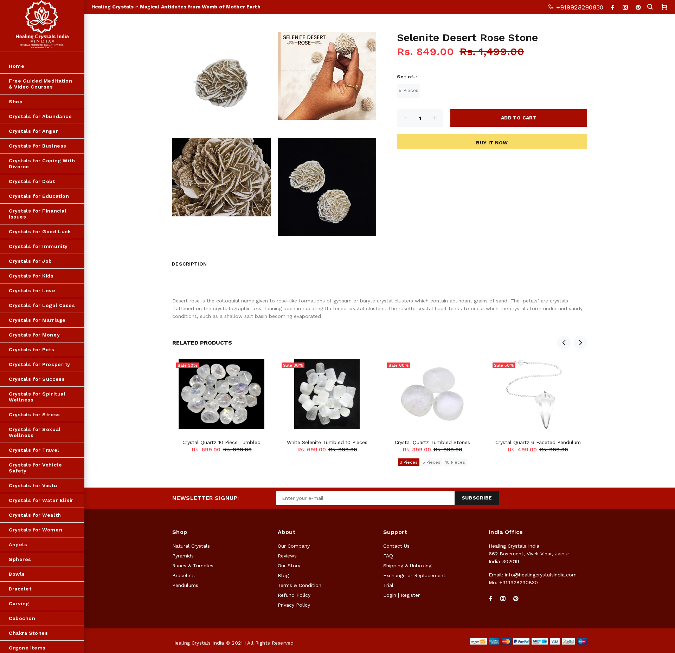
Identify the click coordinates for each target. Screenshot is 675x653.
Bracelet (20, 589)
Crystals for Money (34, 335)
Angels (18, 544)
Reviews (287, 556)
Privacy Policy (294, 605)
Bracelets (183, 575)
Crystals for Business (37, 146)
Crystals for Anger (33, 131)
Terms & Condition (299, 585)
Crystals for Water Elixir (41, 500)
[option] (221, 397)
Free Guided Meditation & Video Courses (40, 84)
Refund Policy (294, 595)
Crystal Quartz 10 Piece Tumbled (221, 442)
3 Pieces (409, 462)
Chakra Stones (28, 633)
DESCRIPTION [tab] (189, 264)
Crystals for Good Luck (40, 231)
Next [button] (580, 342)
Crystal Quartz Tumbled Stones (432, 442)
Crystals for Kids (31, 276)
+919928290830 (578, 7)
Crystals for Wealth (35, 515)
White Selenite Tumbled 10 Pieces (327, 442)
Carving (19, 603)
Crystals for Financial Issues (37, 214)
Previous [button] (564, 342)
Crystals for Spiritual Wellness (37, 397)
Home (16, 66)
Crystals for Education (39, 196)
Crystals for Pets (31, 349)
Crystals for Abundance (40, 116)
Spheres (20, 559)
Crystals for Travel (34, 450)
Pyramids (183, 556)
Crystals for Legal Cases (42, 305)
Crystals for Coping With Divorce (42, 163)
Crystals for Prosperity (39, 364)
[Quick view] (259, 371)
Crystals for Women (35, 530)
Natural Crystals (191, 546)
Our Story (289, 565)
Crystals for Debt (32, 181)
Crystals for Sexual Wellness (35, 432)
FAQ (388, 556)
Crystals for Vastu (33, 485)
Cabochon (22, 618)
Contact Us (396, 546)
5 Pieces (408, 90)
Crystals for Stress (34, 414)
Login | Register (401, 595)
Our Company (294, 546)
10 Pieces (455, 462)
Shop (15, 101)
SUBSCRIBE (477, 498)
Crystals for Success (37, 379)
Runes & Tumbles (192, 565)
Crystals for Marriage (37, 320)
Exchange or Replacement (414, 575)
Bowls (17, 574)
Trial (388, 585)
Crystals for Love (32, 290)
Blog (283, 575)
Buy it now (492, 142)
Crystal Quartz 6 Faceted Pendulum (538, 442)
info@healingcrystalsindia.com (541, 574)
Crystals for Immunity (38, 246)
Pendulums (185, 585)
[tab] (215, 262)
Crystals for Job (30, 261)
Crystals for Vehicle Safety (35, 468)
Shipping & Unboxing (407, 565)
